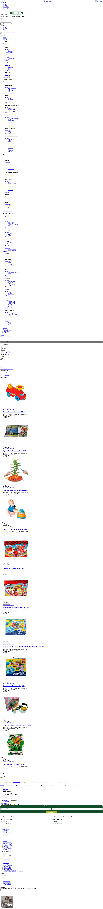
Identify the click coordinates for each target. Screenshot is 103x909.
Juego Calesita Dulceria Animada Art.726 (15, 529)
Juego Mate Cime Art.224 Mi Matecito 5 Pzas (17, 725)
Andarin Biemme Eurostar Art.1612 (14, 412)
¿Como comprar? (6, 329)
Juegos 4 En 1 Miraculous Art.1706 (13, 568)
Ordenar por (2, 366)
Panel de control (6, 7)
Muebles (2, 785)
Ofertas (4, 853)
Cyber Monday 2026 (7, 855)
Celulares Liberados (7, 844)
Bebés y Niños (5, 789)
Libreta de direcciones (7, 8)
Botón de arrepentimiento (8, 869)
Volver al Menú (3, 35)
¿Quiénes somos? (6, 875)
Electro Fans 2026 (6, 859)
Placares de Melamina (7, 848)
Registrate (5, 877)
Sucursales (5, 328)
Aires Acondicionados (7, 833)
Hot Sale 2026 (6, 856)
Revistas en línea (6, 881)
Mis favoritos (5, 6)
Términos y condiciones (7, 864)
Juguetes (4, 790)
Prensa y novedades (7, 883)
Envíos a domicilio (6, 882)
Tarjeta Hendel (6, 331)
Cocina (4, 837)
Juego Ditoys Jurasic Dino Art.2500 (13, 764)
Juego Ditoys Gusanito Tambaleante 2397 (15, 490)
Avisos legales (6, 863)
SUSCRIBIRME (51, 812)
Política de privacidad (7, 865)
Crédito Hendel (6, 878)
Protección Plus (6, 332)
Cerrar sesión (5, 9)
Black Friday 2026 (6, 857)
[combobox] (6, 23)
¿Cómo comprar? (6, 876)
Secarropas (5, 846)
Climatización (6, 829)
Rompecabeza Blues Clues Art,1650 (13, 686)
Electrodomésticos (6, 832)
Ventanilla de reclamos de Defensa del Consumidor (13, 871)
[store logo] (16, 14)
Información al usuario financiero (9, 870)
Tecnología (5, 834)
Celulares (5, 831)
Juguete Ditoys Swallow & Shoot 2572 (14, 451)
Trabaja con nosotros (7, 884)
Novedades (5, 854)
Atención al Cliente (7, 330)
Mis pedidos (5, 5)
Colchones (5, 849)
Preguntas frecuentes (7, 868)
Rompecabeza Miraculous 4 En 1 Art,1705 (16, 607)
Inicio (4, 788)
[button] (12, 409)
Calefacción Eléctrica (7, 842)
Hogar (4, 835)
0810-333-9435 (48, 1)
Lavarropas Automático (7, 845)
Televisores (5, 830)
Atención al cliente (6, 866)
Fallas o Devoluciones (7, 867)
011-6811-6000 (100, 1)
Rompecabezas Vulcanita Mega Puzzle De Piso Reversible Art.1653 (23, 646)
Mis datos (4, 4)
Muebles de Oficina (7, 847)
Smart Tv (5, 841)
